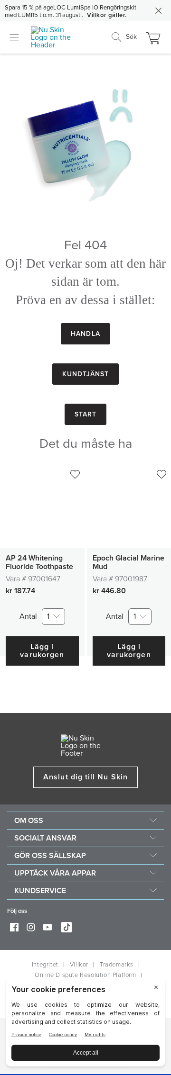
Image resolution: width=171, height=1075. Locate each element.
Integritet (45, 964)
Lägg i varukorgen (42, 650)
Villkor (79, 964)
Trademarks (116, 964)
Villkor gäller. (107, 15)
